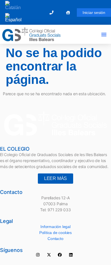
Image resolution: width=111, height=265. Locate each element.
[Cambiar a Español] (13, 18)
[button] (104, 34)
